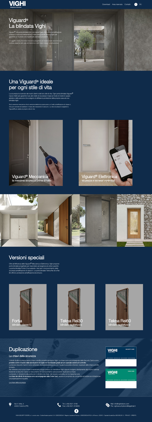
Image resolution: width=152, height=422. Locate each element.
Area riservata (117, 4)
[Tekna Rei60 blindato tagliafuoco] (124, 307)
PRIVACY (127, 415)
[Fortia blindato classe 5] (28, 307)
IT (135, 4)
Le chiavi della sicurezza (17, 383)
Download (106, 4)
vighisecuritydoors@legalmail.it (125, 406)
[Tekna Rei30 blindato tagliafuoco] (76, 307)
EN (140, 4)
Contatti (127, 4)
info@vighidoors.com (121, 404)
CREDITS (133, 415)
